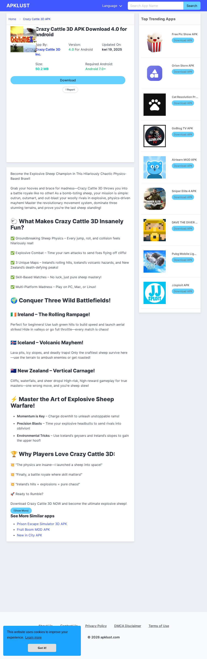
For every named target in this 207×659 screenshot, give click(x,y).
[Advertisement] (70, 126)
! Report (70, 89)
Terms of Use (159, 626)
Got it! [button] (42, 647)
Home (12, 19)
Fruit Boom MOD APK (33, 529)
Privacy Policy (96, 626)
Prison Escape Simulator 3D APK (42, 524)
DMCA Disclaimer (127, 626)
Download (68, 80)
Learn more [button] (33, 637)
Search (192, 6)
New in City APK (29, 535)
